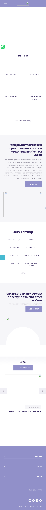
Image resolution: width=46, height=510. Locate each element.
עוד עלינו (33, 184)
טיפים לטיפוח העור (33, 407)
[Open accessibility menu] (2, 257)
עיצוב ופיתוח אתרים (36, 506)
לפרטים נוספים (34, 309)
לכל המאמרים (25, 367)
